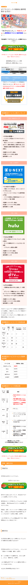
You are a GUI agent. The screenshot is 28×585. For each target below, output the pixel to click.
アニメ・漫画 (4, 6)
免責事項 (19, 581)
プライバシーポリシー (11, 581)
